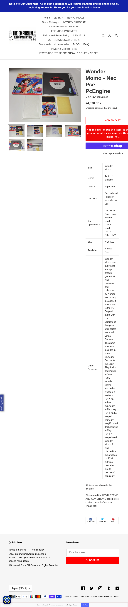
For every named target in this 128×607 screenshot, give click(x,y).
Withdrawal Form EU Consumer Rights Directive (33, 565)
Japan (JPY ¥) (19, 588)
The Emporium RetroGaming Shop (87, 596)
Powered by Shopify (110, 596)
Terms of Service (17, 549)
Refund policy (37, 549)
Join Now (85, 605)
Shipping (90, 108)
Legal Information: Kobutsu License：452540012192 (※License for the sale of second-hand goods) (29, 557)
